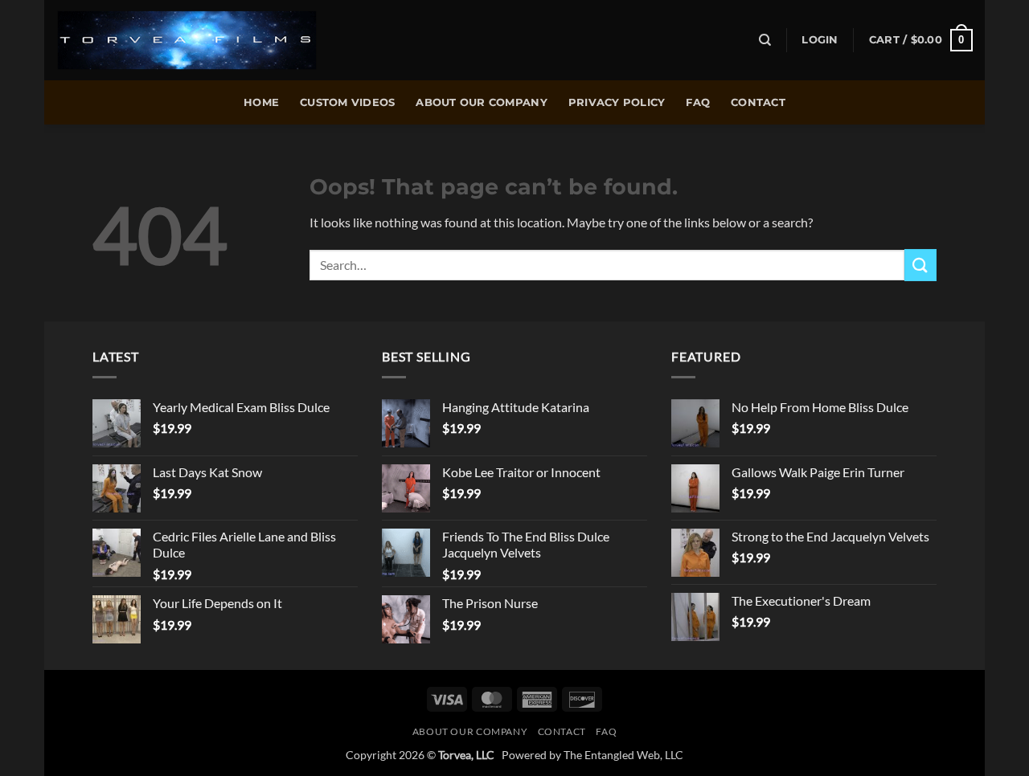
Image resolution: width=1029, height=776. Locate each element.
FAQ (698, 102)
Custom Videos (347, 102)
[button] (819, 40)
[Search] (765, 40)
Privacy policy (617, 102)
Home (261, 102)
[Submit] (920, 264)
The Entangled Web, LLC (623, 755)
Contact (758, 102)
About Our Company (481, 102)
